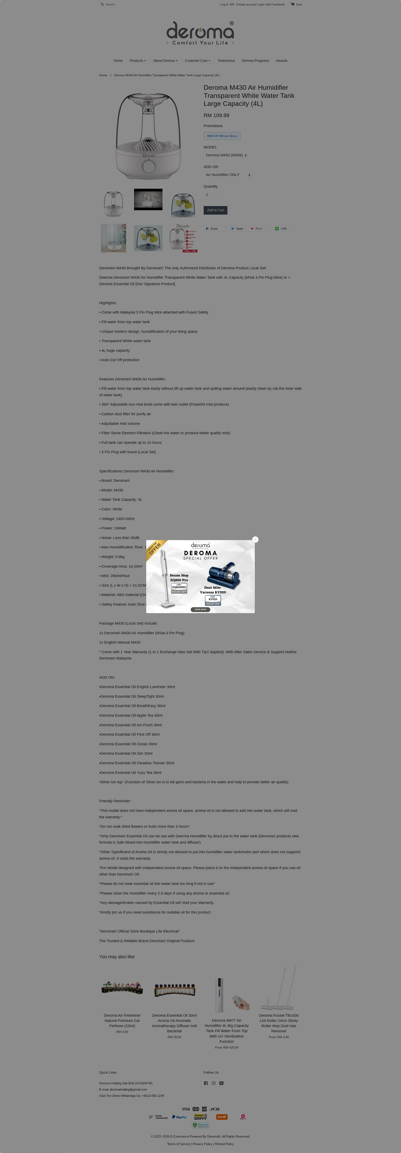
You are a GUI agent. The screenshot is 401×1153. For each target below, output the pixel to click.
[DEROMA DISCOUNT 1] (200, 576)
